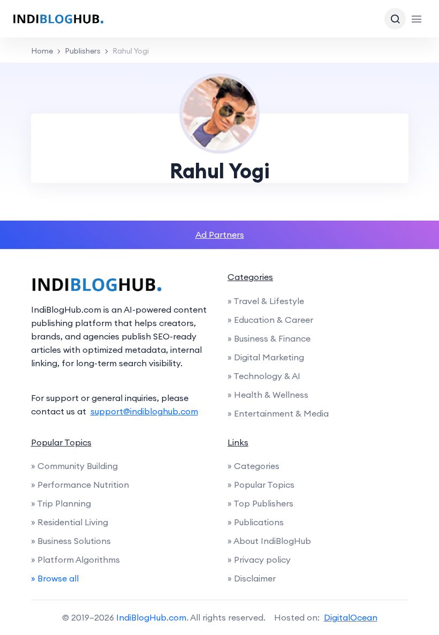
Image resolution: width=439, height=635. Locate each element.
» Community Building (74, 465)
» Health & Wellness (268, 394)
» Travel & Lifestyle (266, 301)
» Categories (253, 465)
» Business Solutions (71, 540)
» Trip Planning (61, 503)
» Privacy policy (259, 559)
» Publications (256, 522)
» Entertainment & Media (278, 413)
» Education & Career (270, 319)
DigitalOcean (350, 617)
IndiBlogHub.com (151, 617)
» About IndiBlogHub (269, 540)
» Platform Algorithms (75, 559)
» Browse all (55, 578)
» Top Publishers (260, 503)
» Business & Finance (269, 338)
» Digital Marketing (266, 357)
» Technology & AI (264, 376)
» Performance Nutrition (80, 484)
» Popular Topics (261, 484)
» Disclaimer (252, 578)
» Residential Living (69, 522)
